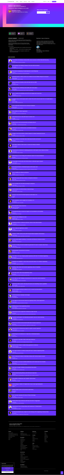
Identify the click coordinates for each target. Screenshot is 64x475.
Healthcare (21, 444)
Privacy (45, 439)
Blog (33, 444)
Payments (21, 460)
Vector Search (22, 453)
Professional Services (35, 438)
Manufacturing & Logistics (23, 445)
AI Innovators (22, 438)
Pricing (9, 438)
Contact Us (45, 435)
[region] (7, 468)
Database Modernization (23, 466)
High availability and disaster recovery (25, 435)
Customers (21, 432)
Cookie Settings (46, 470)
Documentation (34, 432)
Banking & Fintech (22, 439)
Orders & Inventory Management (24, 459)
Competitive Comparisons (35, 446)
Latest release (10, 437)
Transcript (21, 38)
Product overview (10, 432)
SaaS (21, 449)
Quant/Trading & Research (23, 447)
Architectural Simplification (24, 467)
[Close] (13, 463)
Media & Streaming (22, 446)
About (45, 432)
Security (45, 440)
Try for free (54, 1)
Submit (48, 12)
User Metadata (22, 462)
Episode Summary (12, 38)
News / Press (46, 437)
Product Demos (34, 449)
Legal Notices (46, 436)
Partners (45, 438)
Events (33, 436)
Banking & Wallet (22, 454)
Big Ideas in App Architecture (14, 5)
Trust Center (46, 441)
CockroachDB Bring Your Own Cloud (13, 435)
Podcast (33, 437)
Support (33, 439)
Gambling (21, 442)
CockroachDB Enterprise (11, 436)
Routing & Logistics (22, 461)
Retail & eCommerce (23, 448)
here (40, 426)
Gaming (21, 443)
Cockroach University (35, 445)
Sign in (9, 439)
